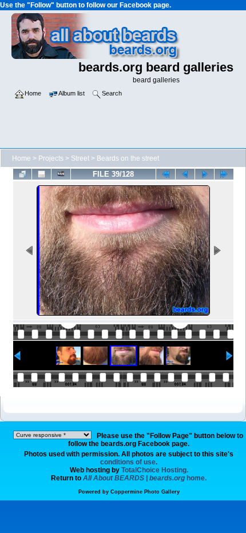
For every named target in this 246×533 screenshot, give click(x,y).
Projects (51, 158)
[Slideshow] (60, 174)
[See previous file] (185, 174)
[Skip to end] (224, 174)
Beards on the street (128, 158)
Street (80, 158)
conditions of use (128, 462)
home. (145, 478)
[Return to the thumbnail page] (22, 174)
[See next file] (204, 174)
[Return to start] (165, 174)
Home (21, 158)
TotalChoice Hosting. (154, 470)
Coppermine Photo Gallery (145, 492)
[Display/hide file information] (41, 174)
